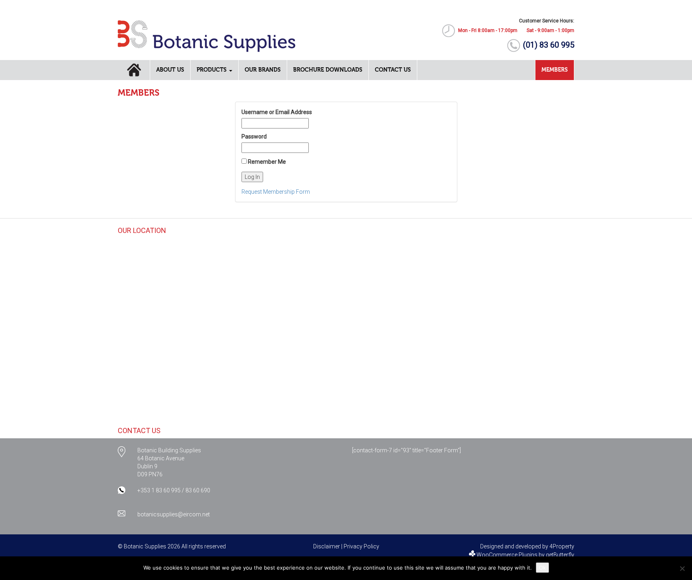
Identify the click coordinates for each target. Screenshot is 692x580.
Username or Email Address (276, 112)
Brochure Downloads (327, 69)
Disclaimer (326, 546)
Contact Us (393, 69)
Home (134, 70)
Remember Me (266, 162)
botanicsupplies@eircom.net (173, 514)
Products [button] (212, 69)
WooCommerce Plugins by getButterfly (525, 555)
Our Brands (263, 69)
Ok (542, 567)
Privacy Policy (361, 546)
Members (554, 69)
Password (254, 136)
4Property (561, 546)
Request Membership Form (275, 192)
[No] (682, 568)
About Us (170, 69)
